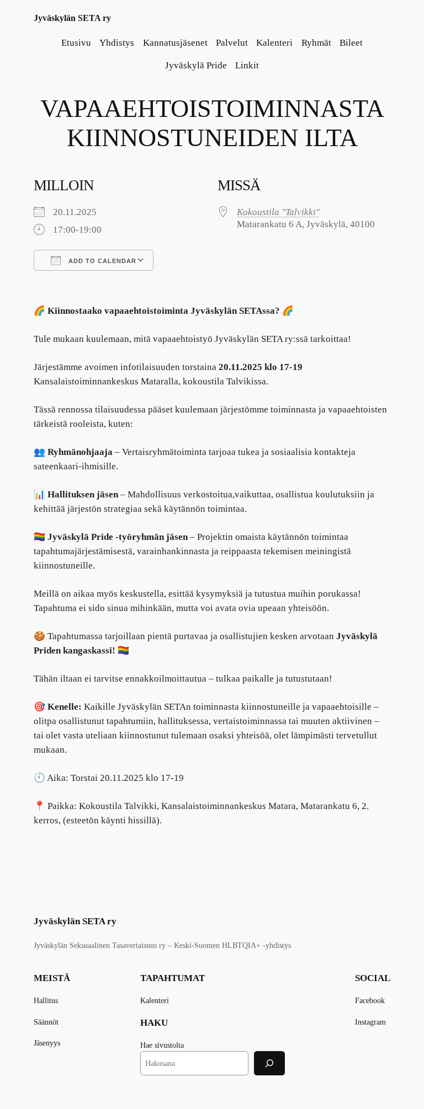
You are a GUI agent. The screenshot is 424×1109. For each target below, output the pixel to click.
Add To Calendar (101, 261)
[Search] (269, 1063)
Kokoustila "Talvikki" (278, 212)
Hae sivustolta (162, 1045)
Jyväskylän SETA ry (72, 18)
